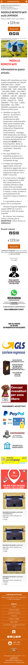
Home (14, 607)
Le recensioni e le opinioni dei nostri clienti (14, 625)
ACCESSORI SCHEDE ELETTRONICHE (9, 9)
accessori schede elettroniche (18, 252)
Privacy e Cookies (14, 610)
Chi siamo (14, 616)
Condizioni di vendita (14, 613)
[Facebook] (13, 632)
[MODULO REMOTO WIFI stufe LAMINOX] (14, 47)
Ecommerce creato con (14, 662)
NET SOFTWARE (15, 254)
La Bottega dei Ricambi (14, 1)
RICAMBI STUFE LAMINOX (7, 7)
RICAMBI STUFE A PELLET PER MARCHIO (10, 5)
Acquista (14, 28)
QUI (16, 260)
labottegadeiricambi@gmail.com (14, 660)
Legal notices (14, 622)
